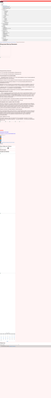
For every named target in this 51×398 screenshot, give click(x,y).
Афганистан (6, 10)
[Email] (18, 136)
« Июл (7, 341)
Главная (3, 3)
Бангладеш (6, 11)
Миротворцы (3, 26)
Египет (6, 19)
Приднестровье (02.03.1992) (7, 28)
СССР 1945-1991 (4, 9)
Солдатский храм (5, 39)
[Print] (18, 141)
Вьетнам (6, 12)
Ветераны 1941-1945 (10, 42)
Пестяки (15, 42)
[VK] (18, 137)
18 (3, 338)
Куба (5, 16)
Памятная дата (5, 40)
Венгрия (6, 21)
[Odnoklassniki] (18, 138)
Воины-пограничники (6, 32)
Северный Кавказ (5, 24)
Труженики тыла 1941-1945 (7, 7)
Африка (4, 17)
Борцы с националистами (6, 8)
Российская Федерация (5, 23)
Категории (4, 38)
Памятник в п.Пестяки (4, 131)
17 (1, 338)
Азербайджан (5, 27)
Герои (2, 4)
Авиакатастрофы (5, 31)
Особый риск (5, 34)
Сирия (6, 14)
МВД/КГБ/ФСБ (5, 33)
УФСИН (4, 36)
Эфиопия (6, 20)
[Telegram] (18, 140)
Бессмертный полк (4, 5)
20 (7, 338)
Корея (5, 13)
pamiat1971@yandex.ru (12, 346)
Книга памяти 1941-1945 (6, 6)
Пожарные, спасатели (6, 35)
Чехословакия (7, 22)
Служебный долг (4, 30)
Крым (4, 25)
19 (5, 338)
